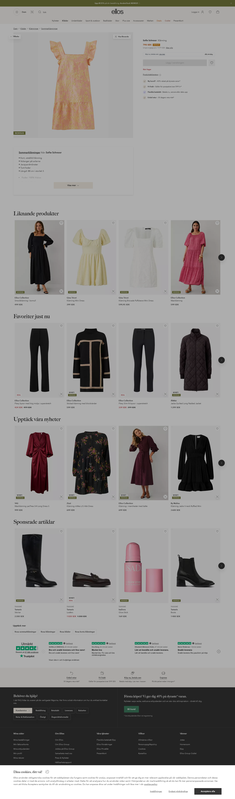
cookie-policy (150, 784)
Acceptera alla (208, 791)
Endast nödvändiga (178, 791)
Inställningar (156, 791)
